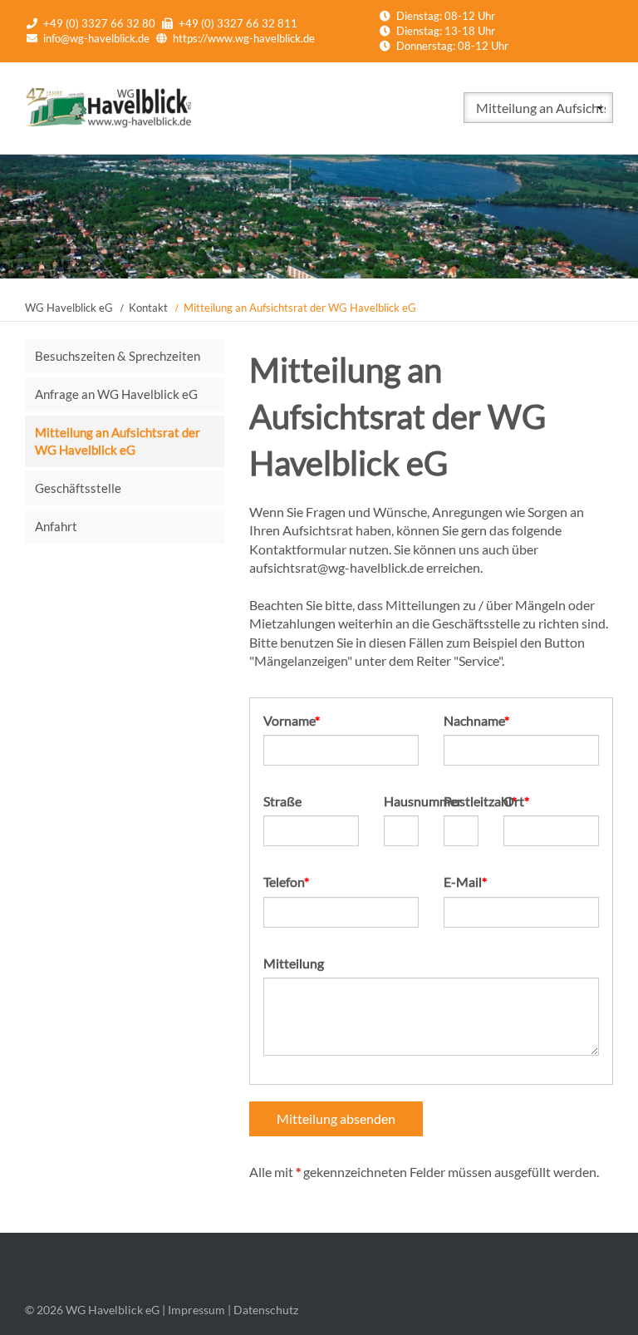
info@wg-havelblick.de (96, 38)
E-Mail (473, 881)
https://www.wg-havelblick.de (244, 38)
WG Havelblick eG (69, 307)
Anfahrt (56, 526)
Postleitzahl (461, 800)
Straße (282, 801)
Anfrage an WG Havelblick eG (116, 394)
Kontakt (148, 307)
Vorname (292, 720)
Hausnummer (401, 801)
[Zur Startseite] (108, 123)
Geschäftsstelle (78, 487)
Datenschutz (265, 1310)
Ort (532, 800)
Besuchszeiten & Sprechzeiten (117, 355)
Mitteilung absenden (336, 1118)
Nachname (476, 720)
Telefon (292, 881)
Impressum (196, 1310)
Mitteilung (293, 963)
